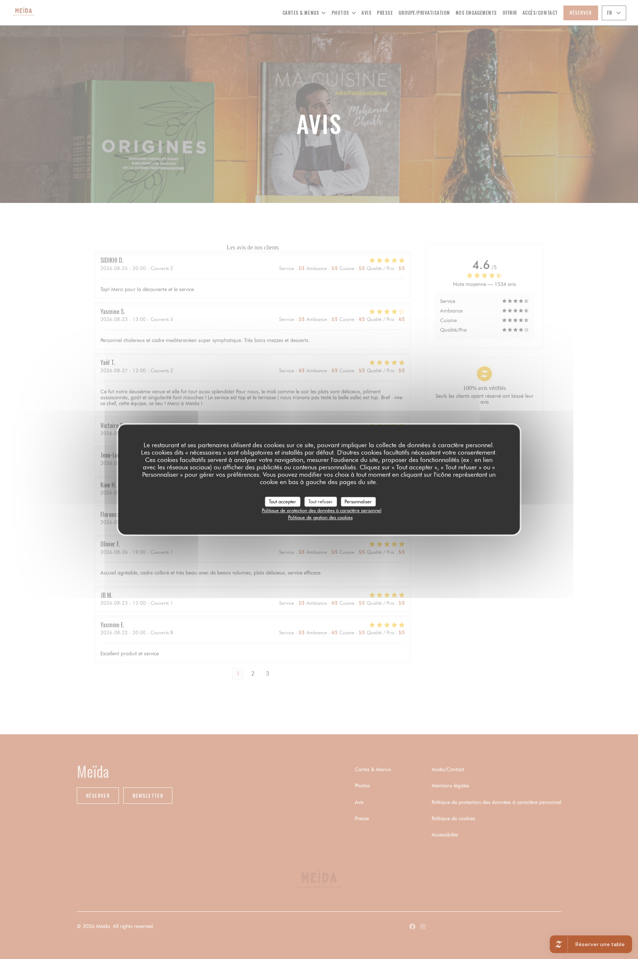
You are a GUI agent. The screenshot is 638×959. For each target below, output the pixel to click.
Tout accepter (282, 501)
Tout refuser (320, 501)
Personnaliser (358, 501)
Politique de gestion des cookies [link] (320, 517)
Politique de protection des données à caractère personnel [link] (321, 510)
